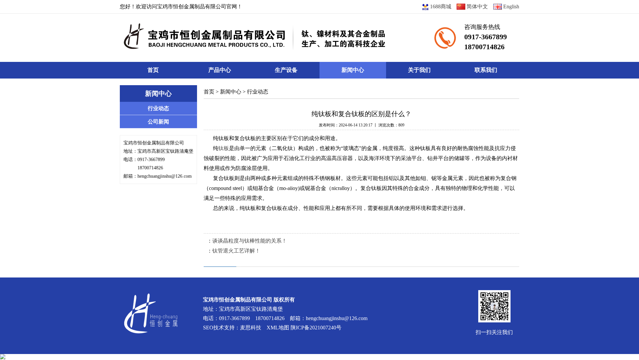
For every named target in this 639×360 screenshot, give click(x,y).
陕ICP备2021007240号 (316, 327)
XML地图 (278, 327)
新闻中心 (352, 70)
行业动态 (257, 91)
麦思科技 (250, 327)
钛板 (223, 148)
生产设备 (286, 70)
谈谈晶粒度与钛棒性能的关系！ (249, 241)
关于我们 (419, 70)
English (510, 6)
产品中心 (219, 70)
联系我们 (486, 70)
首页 (153, 70)
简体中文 (476, 6)
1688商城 (440, 6)
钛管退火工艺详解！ (236, 251)
